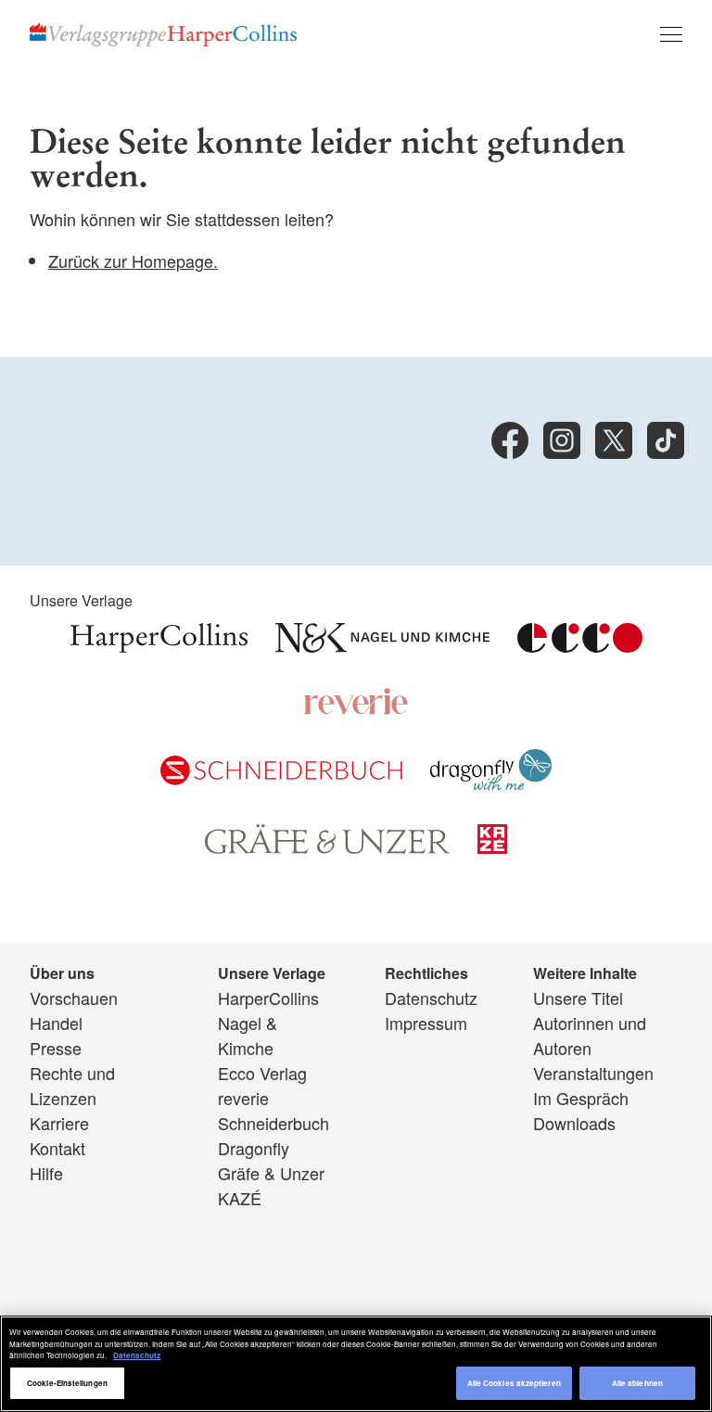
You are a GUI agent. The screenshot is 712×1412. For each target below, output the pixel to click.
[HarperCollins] (159, 645)
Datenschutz (431, 998)
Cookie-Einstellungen (67, 1383)
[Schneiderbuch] (281, 778)
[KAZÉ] (492, 846)
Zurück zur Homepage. (133, 260)
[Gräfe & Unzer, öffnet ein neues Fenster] (327, 847)
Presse (56, 1048)
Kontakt (57, 1148)
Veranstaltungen (593, 1073)
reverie (243, 1098)
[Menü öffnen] (671, 34)
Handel (56, 1023)
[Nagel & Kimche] (382, 645)
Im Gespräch (581, 1098)
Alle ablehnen (637, 1383)
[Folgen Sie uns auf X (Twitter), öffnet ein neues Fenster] (613, 440)
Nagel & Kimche (247, 1035)
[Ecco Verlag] (579, 645)
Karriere (59, 1123)
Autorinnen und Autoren (589, 1035)
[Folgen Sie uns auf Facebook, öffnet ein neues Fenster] (509, 440)
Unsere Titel (578, 998)
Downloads (574, 1123)
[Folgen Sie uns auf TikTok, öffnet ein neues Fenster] (665, 440)
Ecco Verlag (262, 1073)
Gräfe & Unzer (271, 1173)
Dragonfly (253, 1148)
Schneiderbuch (273, 1123)
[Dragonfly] (491, 783)
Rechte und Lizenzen (72, 1085)
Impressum (426, 1023)
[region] (356, 1364)
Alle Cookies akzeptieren (514, 1383)
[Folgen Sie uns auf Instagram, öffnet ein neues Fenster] (561, 440)
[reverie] (356, 708)
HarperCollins (268, 998)
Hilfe (46, 1173)
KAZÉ (239, 1198)
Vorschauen (74, 998)
